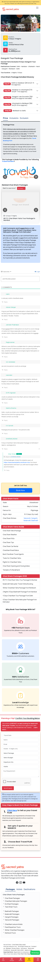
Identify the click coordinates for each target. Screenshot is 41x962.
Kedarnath (27, 520)
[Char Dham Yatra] (10, 9)
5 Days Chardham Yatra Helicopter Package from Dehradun (20, 601)
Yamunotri (27, 518)
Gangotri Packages (11, 917)
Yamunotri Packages (12, 920)
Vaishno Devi (28, 950)
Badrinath (34, 520)
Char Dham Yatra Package (12, 531)
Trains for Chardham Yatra (12, 558)
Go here (20, 188)
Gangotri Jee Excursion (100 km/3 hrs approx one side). (18, 97)
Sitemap (8, 948)
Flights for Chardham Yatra (12, 562)
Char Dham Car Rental (10, 546)
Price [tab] (5, 118)
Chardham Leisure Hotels (14, 924)
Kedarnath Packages (12, 914)
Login (38, 271)
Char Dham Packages (12, 898)
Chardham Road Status (11, 550)
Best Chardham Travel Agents (13, 554)
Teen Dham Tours (11, 907)
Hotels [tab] (19, 889)
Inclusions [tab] (13, 118)
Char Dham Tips (8, 542)
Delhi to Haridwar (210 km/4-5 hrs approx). (19, 84)
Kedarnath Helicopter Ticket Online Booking (18, 584)
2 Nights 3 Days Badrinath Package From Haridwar (20, 592)
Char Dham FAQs (8, 538)
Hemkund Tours (10, 933)
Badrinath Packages (12, 911)
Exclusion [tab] (24, 118)
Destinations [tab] (29, 889)
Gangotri (34, 518)
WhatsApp (35, 953)
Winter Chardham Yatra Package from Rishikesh (19, 588)
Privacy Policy (16, 948)
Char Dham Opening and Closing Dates (16, 566)
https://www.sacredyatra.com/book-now (17, 462)
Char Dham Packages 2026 (15, 576)
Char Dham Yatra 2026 (19, 944)
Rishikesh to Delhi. (15, 110)
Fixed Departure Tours (13, 927)
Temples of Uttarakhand (11, 570)
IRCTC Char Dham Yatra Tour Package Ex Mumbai (19, 219)
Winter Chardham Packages (14, 930)
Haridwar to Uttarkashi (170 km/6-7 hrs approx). (18, 91)
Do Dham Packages (11, 904)
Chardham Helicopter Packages (16, 901)
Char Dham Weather (10, 534)
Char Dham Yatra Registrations (26, 954)
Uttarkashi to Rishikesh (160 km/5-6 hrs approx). (18, 104)
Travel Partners (8, 161)
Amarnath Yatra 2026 (17, 950)
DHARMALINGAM (15, 457)
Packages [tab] (10, 889)
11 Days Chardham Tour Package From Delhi (18, 596)
